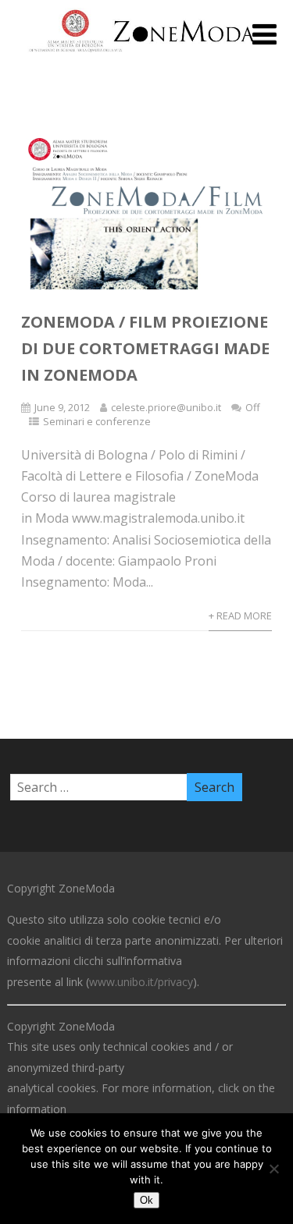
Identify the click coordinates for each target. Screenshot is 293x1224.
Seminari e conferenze (97, 421)
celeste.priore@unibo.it (166, 407)
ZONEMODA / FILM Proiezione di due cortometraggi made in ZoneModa (145, 348)
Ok (146, 1200)
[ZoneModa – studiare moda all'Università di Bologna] (146, 56)
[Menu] (264, 34)
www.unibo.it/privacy (141, 981)
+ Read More (240, 615)
